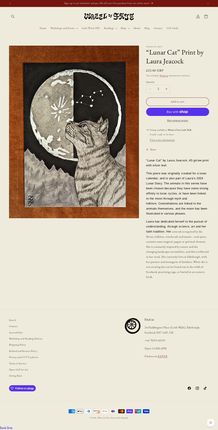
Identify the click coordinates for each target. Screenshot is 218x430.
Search (12, 320)
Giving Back (15, 375)
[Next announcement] (208, 3)
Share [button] (153, 149)
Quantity (150, 81)
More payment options (177, 120)
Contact (13, 326)
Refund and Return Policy (23, 351)
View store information (162, 139)
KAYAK (162, 356)
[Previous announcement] (10, 3)
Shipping (164, 75)
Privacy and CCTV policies (23, 357)
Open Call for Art (18, 369)
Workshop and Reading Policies (26, 338)
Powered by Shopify (119, 417)
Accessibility (16, 332)
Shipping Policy (17, 344)
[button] (13, 16)
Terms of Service (18, 363)
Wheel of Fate (104, 417)
